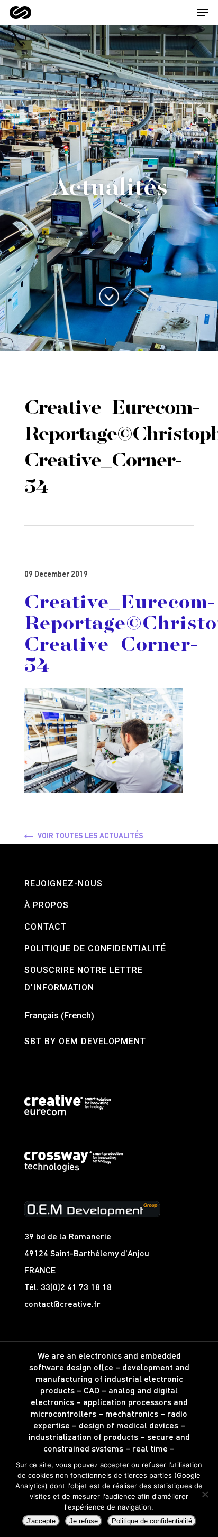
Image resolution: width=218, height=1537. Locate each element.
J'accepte (41, 1521)
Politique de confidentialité (95, 948)
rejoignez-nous (63, 884)
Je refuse (83, 1521)
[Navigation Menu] (202, 12)
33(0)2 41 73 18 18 (76, 1286)
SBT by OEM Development (85, 1041)
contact (45, 927)
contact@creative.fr (62, 1303)
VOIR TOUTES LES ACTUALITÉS (90, 835)
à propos (46, 905)
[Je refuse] (204, 1494)
